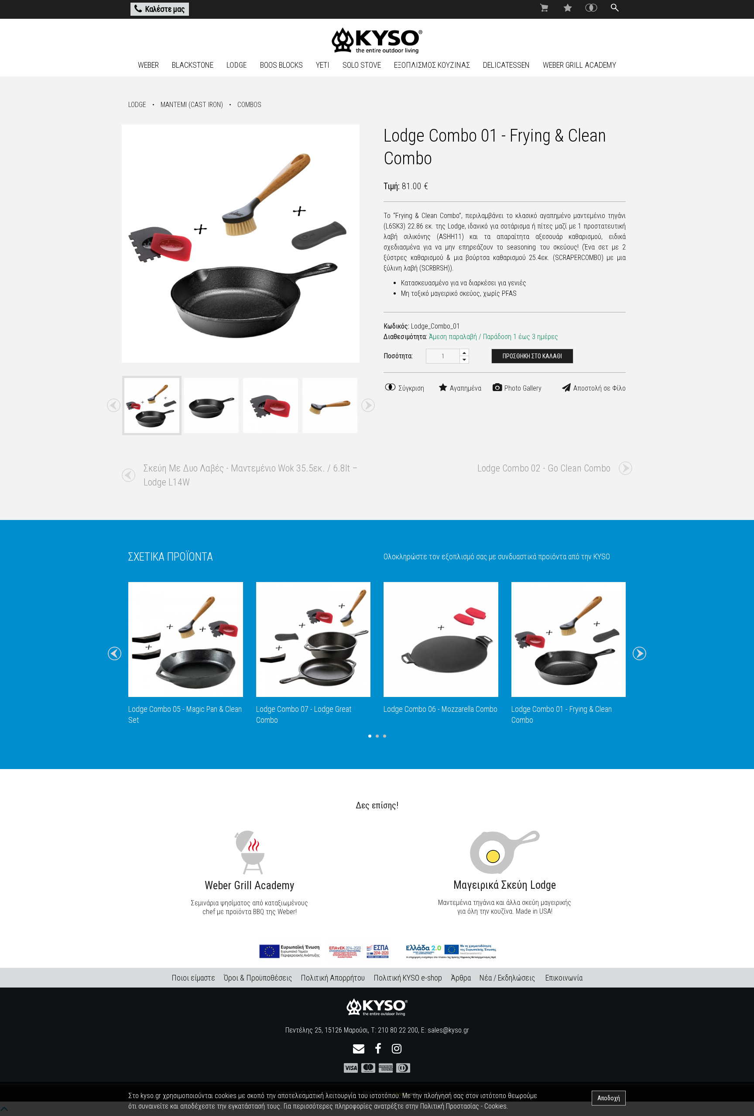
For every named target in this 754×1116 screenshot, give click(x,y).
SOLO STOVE (362, 64)
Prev (114, 405)
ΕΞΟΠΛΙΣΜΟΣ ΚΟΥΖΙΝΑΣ (432, 64)
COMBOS (249, 105)
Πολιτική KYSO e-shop (408, 977)
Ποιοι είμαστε (193, 977)
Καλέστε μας (165, 9)
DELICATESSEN (506, 64)
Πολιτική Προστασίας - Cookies (463, 1106)
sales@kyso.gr (448, 1030)
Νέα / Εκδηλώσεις (507, 977)
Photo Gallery (522, 388)
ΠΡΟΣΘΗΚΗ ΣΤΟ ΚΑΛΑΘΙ (532, 356)
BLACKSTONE (192, 64)
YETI (322, 64)
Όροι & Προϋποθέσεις (258, 977)
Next (368, 405)
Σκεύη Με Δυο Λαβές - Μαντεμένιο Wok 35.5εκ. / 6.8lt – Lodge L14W (251, 475)
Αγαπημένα (464, 388)
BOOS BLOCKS (281, 64)
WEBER (148, 64)
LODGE (236, 64)
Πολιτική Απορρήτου (333, 977)
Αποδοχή (608, 1098)
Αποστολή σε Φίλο (599, 388)
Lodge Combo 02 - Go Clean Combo (543, 468)
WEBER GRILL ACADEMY (579, 64)
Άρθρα (461, 977)
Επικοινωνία (564, 977)
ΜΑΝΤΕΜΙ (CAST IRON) (192, 105)
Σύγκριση (410, 388)
